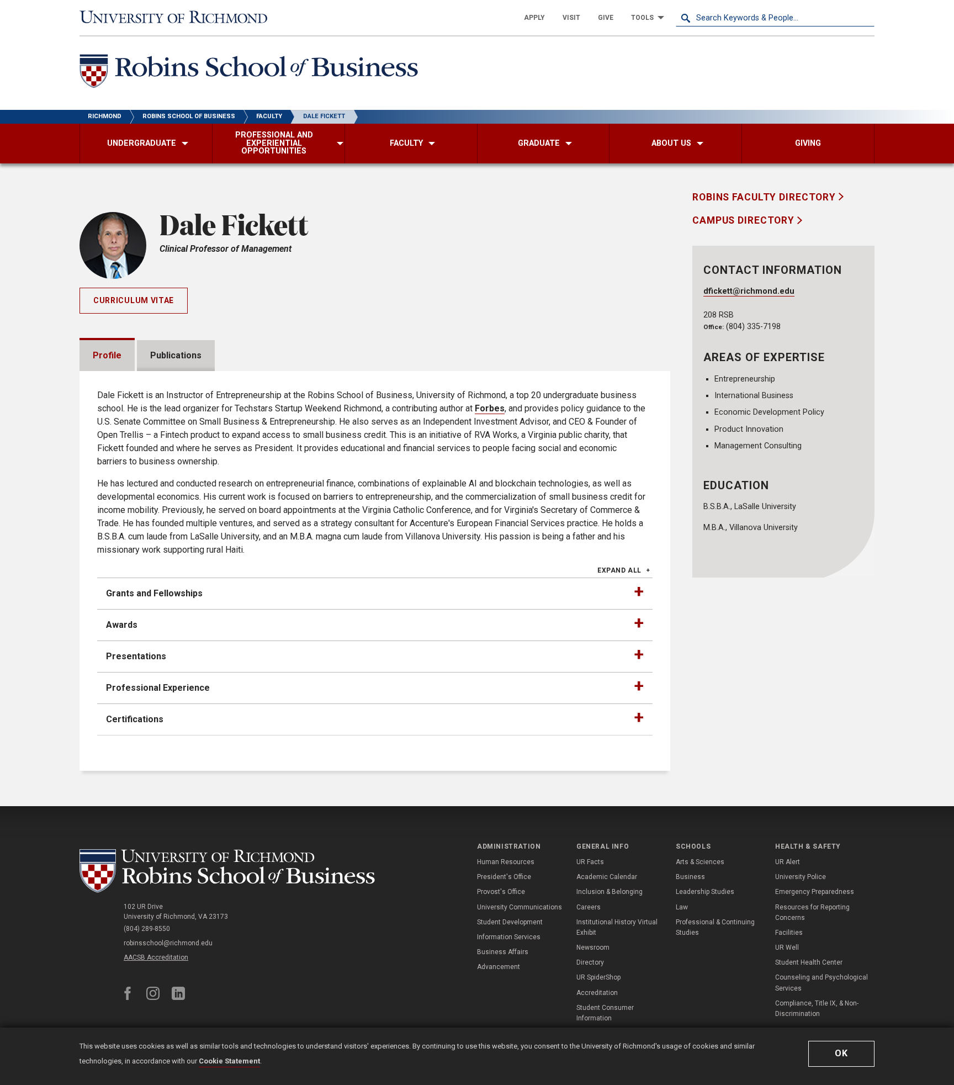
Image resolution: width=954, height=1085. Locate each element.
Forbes (490, 408)
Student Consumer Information (605, 1013)
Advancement (498, 967)
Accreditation (597, 993)
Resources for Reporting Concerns (812, 912)
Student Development (510, 922)
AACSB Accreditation (156, 957)
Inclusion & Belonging (609, 892)
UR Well (787, 947)
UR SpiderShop (598, 977)
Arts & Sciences (700, 862)
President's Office (504, 877)
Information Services (508, 937)
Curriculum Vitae (133, 300)
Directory (590, 962)
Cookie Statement (229, 1061)
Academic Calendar (606, 877)
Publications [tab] (176, 355)
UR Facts (590, 862)
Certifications (134, 719)
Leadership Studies (705, 892)
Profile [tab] (107, 355)
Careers (588, 907)
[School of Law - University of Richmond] (230, 871)
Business (690, 877)
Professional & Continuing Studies (715, 927)
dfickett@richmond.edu (748, 291)
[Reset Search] (865, 17)
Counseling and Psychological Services (821, 982)
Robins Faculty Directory (765, 197)
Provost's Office (501, 892)
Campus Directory (744, 220)
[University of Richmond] (179, 18)
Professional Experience (158, 687)
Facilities (789, 932)
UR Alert (787, 862)
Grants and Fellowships (154, 593)
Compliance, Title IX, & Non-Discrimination (816, 1008)
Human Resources (505, 862)
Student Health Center (808, 962)
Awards (121, 625)
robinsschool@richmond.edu (168, 943)
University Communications (519, 907)
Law (682, 907)
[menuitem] (534, 17)
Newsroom (593, 947)
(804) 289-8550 (147, 929)
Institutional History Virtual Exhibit (617, 927)
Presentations (136, 656)
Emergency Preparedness (814, 892)
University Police (800, 877)
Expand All (619, 570)
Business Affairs (502, 952)
